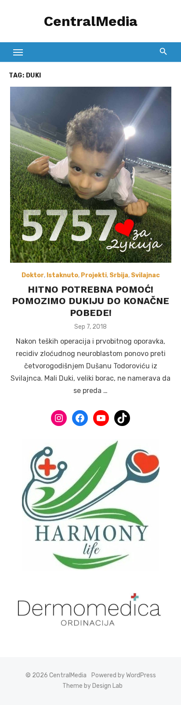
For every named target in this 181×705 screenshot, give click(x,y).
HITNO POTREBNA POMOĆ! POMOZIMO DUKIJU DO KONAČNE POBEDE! (90, 301)
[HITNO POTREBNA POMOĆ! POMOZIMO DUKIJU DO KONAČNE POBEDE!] (90, 175)
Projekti (94, 275)
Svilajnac (145, 275)
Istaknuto (62, 275)
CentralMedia (91, 21)
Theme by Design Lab (92, 686)
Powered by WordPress (123, 675)
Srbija (118, 275)
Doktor (33, 275)
